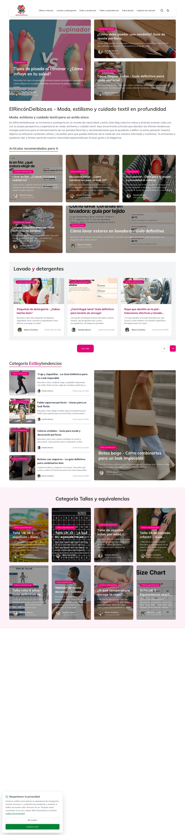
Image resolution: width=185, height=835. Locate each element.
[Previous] (164, 348)
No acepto (32, 820)
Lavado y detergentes (66, 10)
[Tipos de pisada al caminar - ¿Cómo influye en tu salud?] (50, 60)
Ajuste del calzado (106, 29)
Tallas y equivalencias (109, 10)
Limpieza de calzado (146, 10)
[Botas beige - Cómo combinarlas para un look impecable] (135, 425)
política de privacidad (15, 813)
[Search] (161, 10)
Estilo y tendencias (88, 10)
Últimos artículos (46, 10)
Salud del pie (128, 10)
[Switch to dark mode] (167, 10)
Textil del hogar (78, 225)
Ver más (85, 348)
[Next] (173, 348)
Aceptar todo (32, 827)
